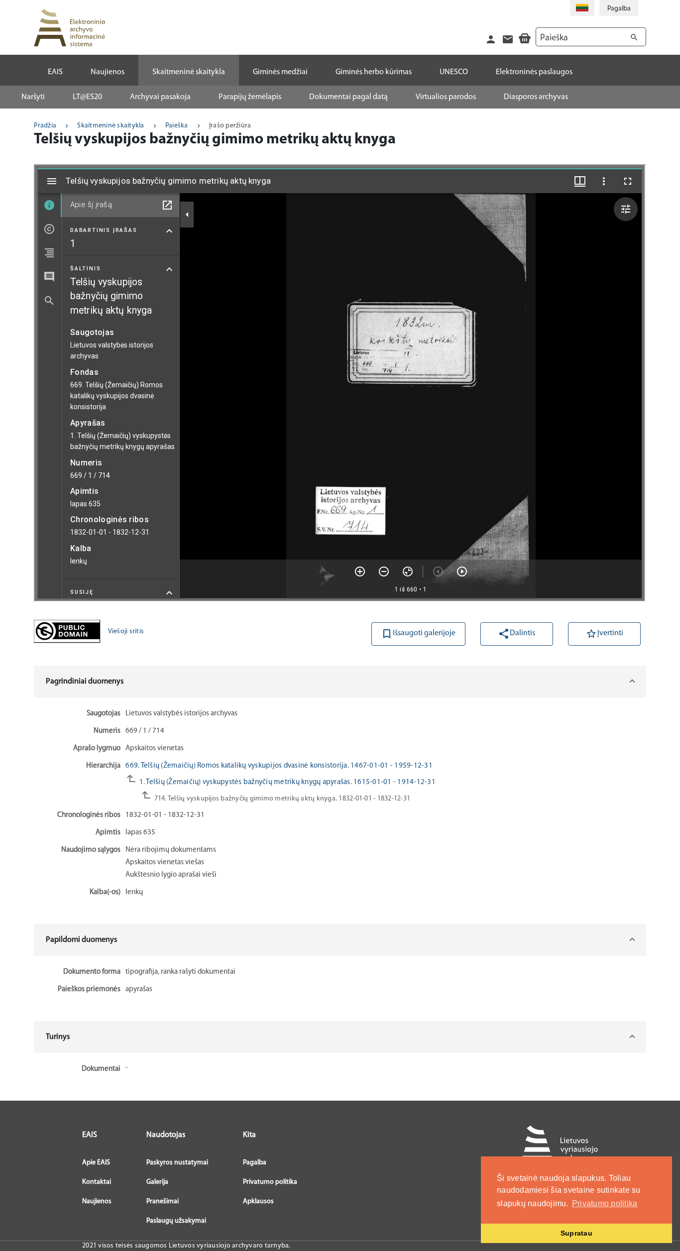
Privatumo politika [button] (605, 1203)
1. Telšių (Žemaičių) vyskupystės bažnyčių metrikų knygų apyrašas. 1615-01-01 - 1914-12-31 (286, 782)
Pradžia (45, 125)
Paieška (176, 125)
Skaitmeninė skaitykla (110, 125)
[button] (340, 681)
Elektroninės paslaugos (534, 72)
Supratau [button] (576, 1233)
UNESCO (454, 72)
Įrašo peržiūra (230, 125)
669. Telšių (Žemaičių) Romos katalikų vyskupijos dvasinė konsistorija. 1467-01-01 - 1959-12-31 (279, 766)
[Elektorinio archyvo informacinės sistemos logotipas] (69, 27)
